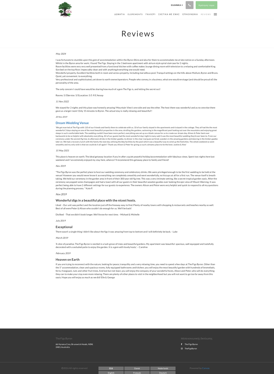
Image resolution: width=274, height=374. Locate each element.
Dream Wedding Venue (72, 123)
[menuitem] (119, 14)
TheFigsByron (191, 348)
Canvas (205, 368)
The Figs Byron (191, 344)
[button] (215, 14)
